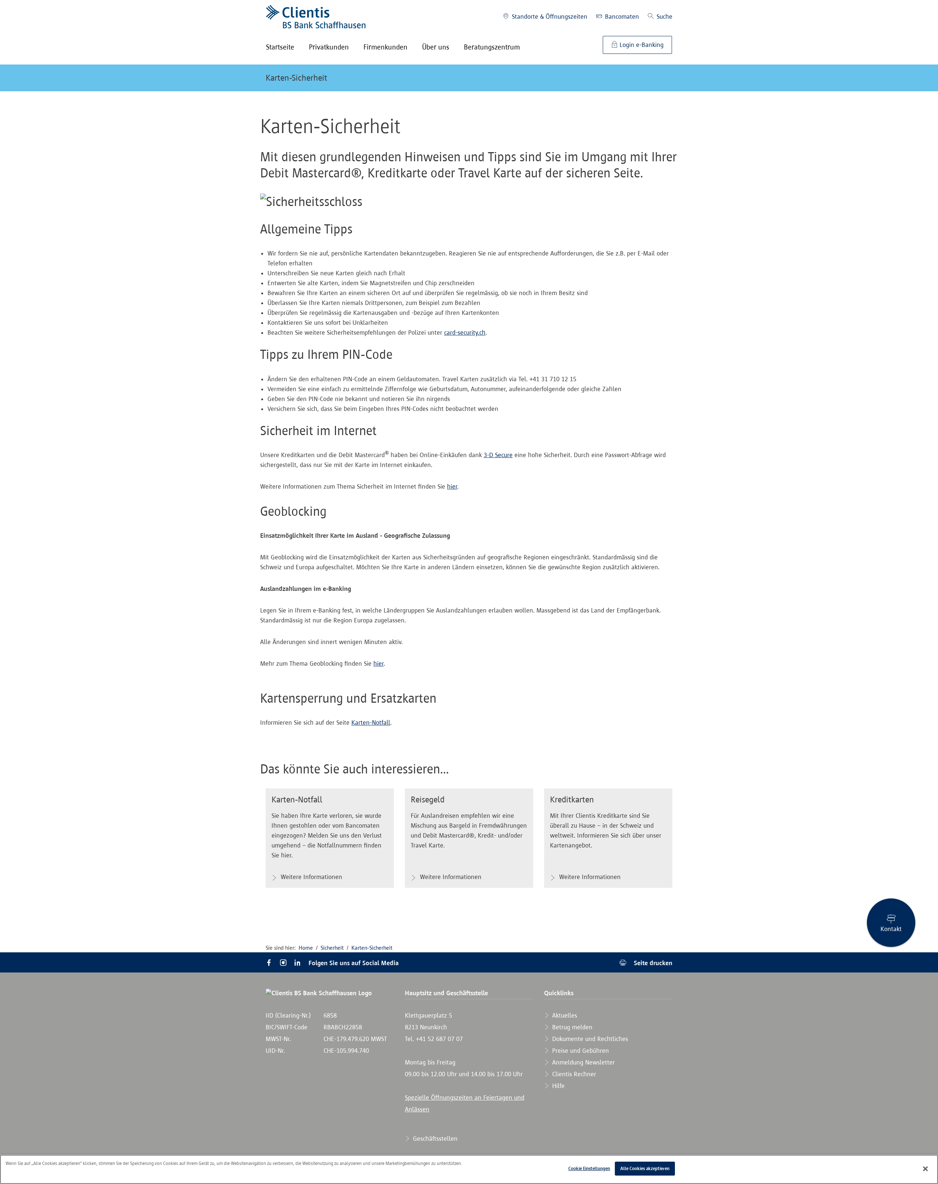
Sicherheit (332, 948)
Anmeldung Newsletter (582, 1062)
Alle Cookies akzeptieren (644, 1168)
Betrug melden (571, 1027)
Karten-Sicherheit (296, 77)
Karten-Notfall (370, 722)
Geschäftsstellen (434, 1138)
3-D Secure (498, 455)
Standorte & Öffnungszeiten (548, 16)
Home (306, 948)
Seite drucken (652, 962)
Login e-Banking (641, 44)
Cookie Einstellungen (589, 1168)
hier (452, 486)
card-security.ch (464, 332)
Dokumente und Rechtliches (589, 1039)
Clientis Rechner (573, 1074)
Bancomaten (621, 16)
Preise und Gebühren (579, 1050)
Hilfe (557, 1085)
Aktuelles (563, 1015)
